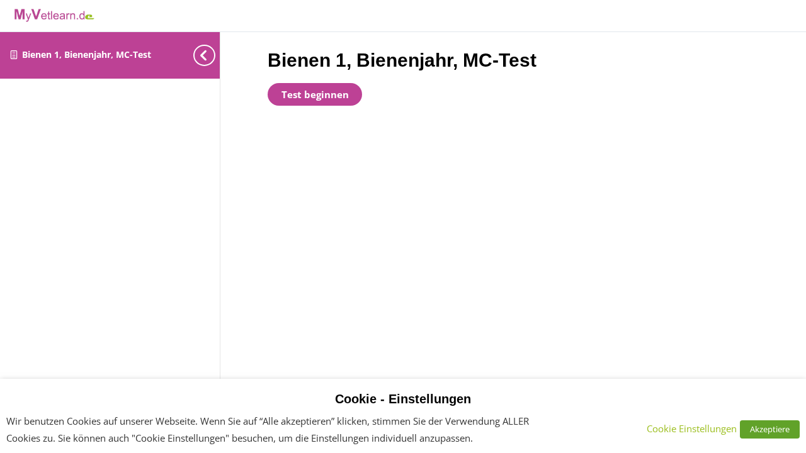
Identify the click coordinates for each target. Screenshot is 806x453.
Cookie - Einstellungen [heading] (403, 399)
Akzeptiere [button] (770, 429)
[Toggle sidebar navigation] (201, 55)
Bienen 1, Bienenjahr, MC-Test (86, 54)
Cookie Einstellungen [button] (692, 428)
